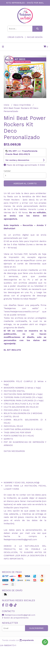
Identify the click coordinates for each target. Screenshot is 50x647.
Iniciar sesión (35, 37)
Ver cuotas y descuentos (17, 160)
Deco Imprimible (22, 105)
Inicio (7, 105)
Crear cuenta (15, 37)
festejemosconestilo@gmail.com (19, 615)
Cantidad (7, 171)
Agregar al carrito (25, 183)
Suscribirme (36, 628)
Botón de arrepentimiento (16, 618)
